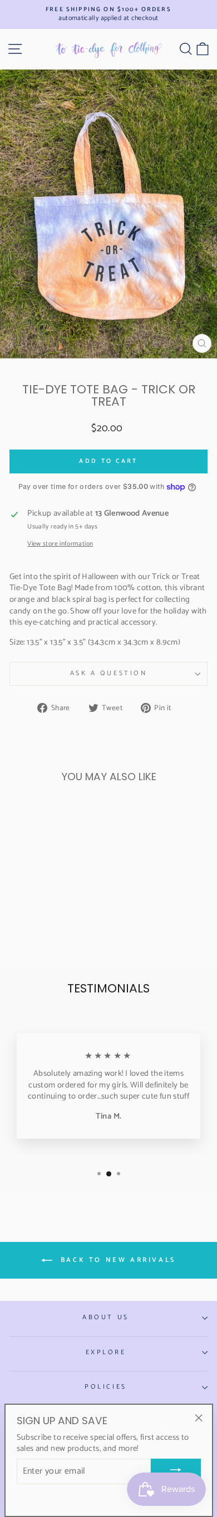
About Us (105, 1317)
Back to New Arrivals (116, 1260)
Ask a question (108, 673)
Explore (106, 1352)
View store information (60, 544)
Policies (105, 1386)
